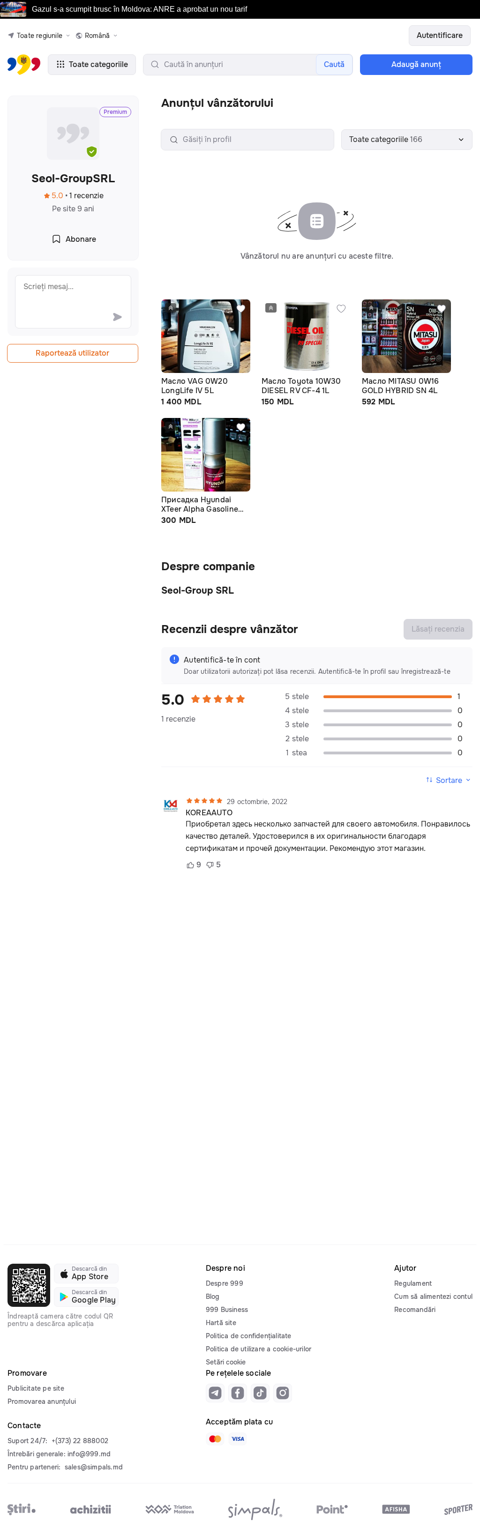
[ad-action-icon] (241, 309)
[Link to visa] (237, 1439)
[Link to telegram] (215, 1393)
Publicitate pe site (36, 1388)
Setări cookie (226, 1362)
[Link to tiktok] (260, 1393)
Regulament (413, 1283)
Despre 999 (224, 1283)
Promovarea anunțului (42, 1401)
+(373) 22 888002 (80, 1441)
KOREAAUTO (209, 813)
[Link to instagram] (282, 1393)
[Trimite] (117, 316)
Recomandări (414, 1309)
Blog (213, 1296)
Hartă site (221, 1322)
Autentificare (440, 35)
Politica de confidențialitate (249, 1336)
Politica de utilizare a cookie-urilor (258, 1349)
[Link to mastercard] (215, 1439)
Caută (334, 64)
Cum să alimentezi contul (433, 1296)
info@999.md (89, 1454)
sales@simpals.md (94, 1467)
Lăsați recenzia (438, 629)
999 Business (227, 1309)
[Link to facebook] (237, 1393)
